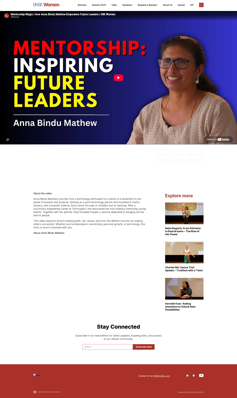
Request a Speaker (147, 5)
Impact (181, 5)
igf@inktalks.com (161, 376)
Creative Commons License (49, 392)
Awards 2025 (99, 5)
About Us (167, 5)
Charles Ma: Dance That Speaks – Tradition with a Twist (184, 269)
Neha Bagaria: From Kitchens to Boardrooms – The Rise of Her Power (183, 231)
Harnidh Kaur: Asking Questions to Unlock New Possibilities (180, 306)
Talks (114, 5)
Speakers (127, 5)
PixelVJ (201, 392)
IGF (192, 5)
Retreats (82, 5)
